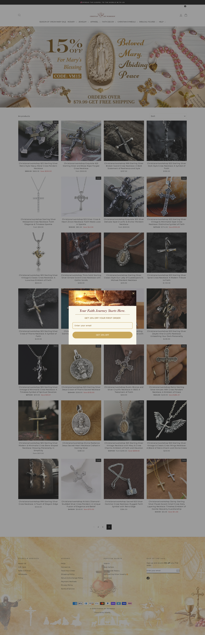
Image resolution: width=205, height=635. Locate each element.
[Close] (133, 293)
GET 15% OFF (102, 335)
